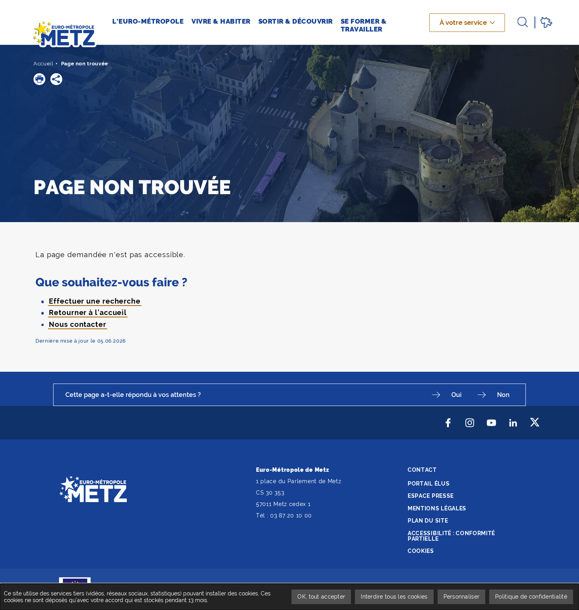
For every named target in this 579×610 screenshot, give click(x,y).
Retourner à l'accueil (88, 312)
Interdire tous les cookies (394, 596)
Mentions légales (437, 508)
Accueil (43, 64)
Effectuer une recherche (95, 301)
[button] (39, 79)
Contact (422, 470)
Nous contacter (77, 324)
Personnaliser (462, 596)
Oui (456, 395)
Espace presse (431, 496)
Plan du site (428, 520)
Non (503, 395)
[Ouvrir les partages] (56, 79)
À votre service (463, 22)
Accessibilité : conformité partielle (451, 536)
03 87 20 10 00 (291, 515)
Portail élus (428, 483)
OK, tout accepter (321, 596)
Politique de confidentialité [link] (531, 596)
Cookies (421, 551)
